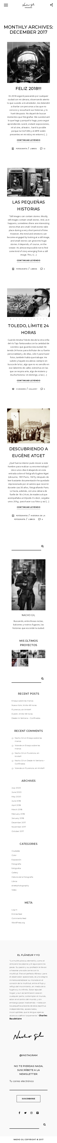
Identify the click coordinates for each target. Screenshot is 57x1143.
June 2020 (17, 792)
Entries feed (17, 914)
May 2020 (16, 796)
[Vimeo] (37, 1113)
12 (44, 149)
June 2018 (16, 801)
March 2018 (17, 809)
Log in (14, 909)
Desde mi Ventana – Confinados (26, 718)
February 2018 (18, 814)
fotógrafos (22, 516)
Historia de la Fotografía (22, 877)
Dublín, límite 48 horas (22, 714)
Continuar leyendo (28, 140)
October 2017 (18, 831)
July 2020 (16, 788)
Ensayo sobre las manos (22, 701)
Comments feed (19, 918)
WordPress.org (18, 922)
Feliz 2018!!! (28, 88)
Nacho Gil (19, 738)
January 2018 (18, 818)
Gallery (33, 389)
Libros (33, 149)
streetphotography (20, 885)
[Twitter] (25, 1113)
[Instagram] (31, 1113)
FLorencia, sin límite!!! (21, 709)
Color (14, 855)
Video (14, 890)
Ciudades (21, 389)
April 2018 (16, 805)
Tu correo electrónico (22, 1081)
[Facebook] (19, 1113)
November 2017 (19, 827)
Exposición (16, 859)
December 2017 (19, 822)
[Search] (41, 545)
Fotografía (21, 149)
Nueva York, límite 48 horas (24, 705)
